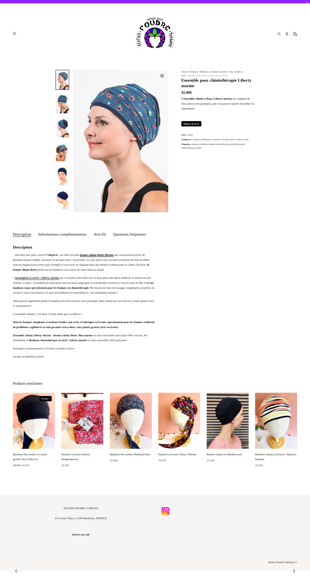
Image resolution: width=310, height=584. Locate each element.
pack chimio (234, 144)
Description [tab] (22, 234)
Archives (197, 139)
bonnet (84, 254)
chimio (93, 254)
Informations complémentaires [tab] (62, 234)
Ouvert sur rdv (81, 534)
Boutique (194, 71)
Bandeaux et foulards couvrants (213, 71)
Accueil (184, 71)
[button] (162, 76)
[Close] (307, 2)
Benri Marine (105, 254)
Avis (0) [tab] (99, 234)
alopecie (195, 144)
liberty (225, 144)
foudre (218, 144)
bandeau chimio (207, 144)
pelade (198, 148)
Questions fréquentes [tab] (129, 234)
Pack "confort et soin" (239, 139)
